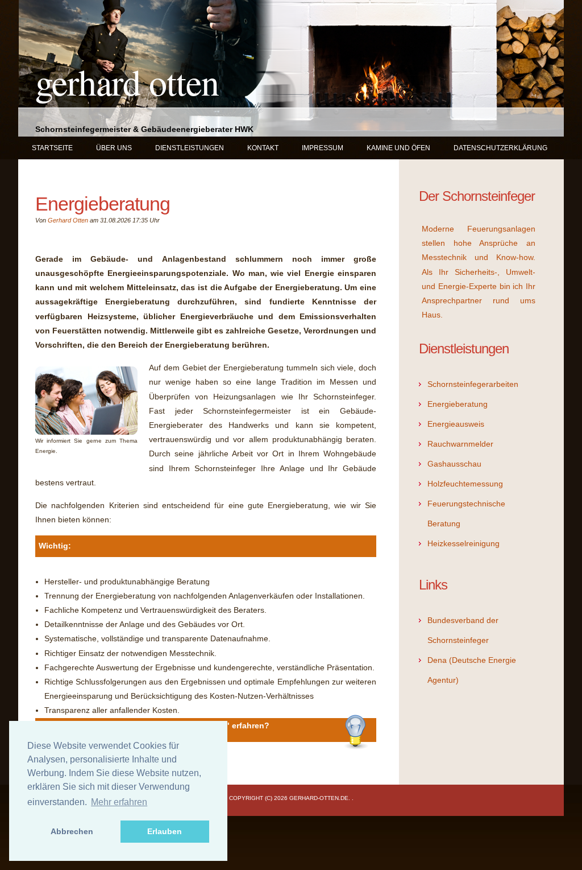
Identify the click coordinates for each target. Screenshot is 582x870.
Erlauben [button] (164, 831)
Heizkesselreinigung (463, 543)
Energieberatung (457, 404)
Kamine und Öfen (398, 148)
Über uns (114, 148)
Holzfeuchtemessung (465, 483)
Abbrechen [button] (72, 831)
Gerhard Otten (127, 81)
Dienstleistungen (189, 148)
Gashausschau (454, 463)
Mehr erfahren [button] (119, 802)
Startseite (52, 148)
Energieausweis (455, 423)
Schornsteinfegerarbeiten (472, 384)
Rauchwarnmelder (460, 443)
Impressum (322, 148)
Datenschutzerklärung (500, 148)
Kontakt (262, 148)
